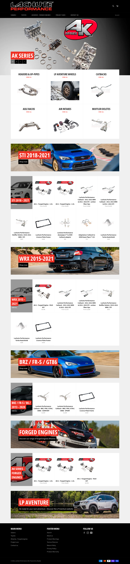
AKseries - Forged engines (41, 15)
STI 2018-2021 (34, 155)
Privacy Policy (51, 548)
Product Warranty (53, 552)
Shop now (23, 161)
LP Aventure (34, 502)
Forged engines (38, 432)
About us (50, 536)
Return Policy (51, 545)
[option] (65, 46)
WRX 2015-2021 (36, 258)
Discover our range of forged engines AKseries (37, 438)
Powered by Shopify (35, 561)
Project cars (61, 15)
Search (49, 532)
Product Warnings (53, 539)
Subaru (13, 15)
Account (117, 15)
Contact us (75, 15)
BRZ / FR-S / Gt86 (38, 362)
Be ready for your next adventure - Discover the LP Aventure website (46, 509)
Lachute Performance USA (22, 561)
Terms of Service (52, 542)
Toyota (24, 15)
